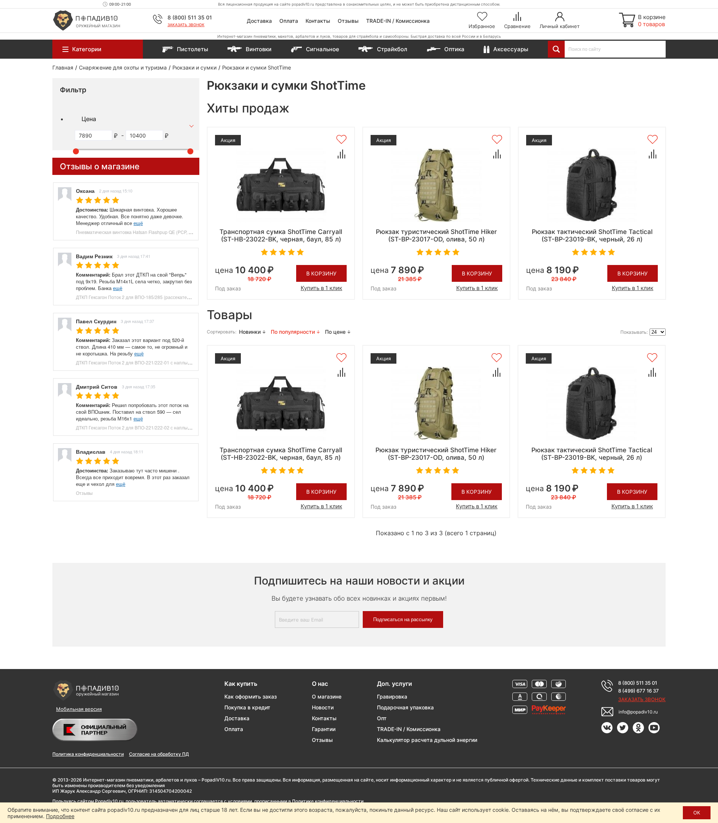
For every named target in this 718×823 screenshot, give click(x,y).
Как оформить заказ (250, 696)
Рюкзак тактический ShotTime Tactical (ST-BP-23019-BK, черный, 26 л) (592, 235)
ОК (696, 813)
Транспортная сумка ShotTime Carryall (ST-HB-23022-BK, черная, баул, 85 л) (281, 235)
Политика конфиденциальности (88, 754)
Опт (382, 718)
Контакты (318, 21)
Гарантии (323, 729)
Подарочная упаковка (405, 707)
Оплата (288, 21)
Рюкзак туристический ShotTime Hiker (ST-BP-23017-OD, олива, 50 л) (436, 235)
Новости (323, 707)
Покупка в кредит (247, 707)
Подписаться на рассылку (403, 619)
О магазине (326, 696)
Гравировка (392, 696)
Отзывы (348, 21)
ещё (138, 222)
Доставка (259, 21)
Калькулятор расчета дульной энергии (427, 740)
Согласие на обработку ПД (159, 754)
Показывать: (634, 332)
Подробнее (60, 816)
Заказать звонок (186, 24)
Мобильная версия (79, 709)
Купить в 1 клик (321, 288)
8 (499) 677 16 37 (638, 691)
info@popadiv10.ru (638, 712)
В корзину (321, 273)
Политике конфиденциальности (327, 801)
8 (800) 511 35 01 (190, 17)
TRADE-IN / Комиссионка (398, 21)
